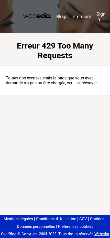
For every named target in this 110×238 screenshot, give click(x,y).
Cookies (97, 219)
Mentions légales (18, 219)
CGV (83, 219)
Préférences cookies (75, 226)
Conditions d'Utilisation (56, 219)
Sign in (100, 16)
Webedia (101, 234)
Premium (82, 16)
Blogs (62, 16)
